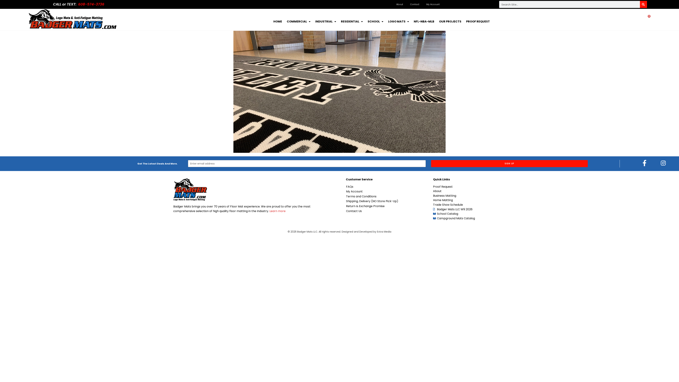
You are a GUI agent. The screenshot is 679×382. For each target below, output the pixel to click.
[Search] (643, 4)
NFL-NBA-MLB (424, 21)
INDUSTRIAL (324, 21)
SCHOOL (374, 21)
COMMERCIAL (297, 21)
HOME (277, 21)
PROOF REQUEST (478, 21)
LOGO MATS (396, 21)
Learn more (277, 211)
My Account (433, 4)
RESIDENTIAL (350, 21)
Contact (414, 4)
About (399, 4)
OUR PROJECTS (450, 21)
